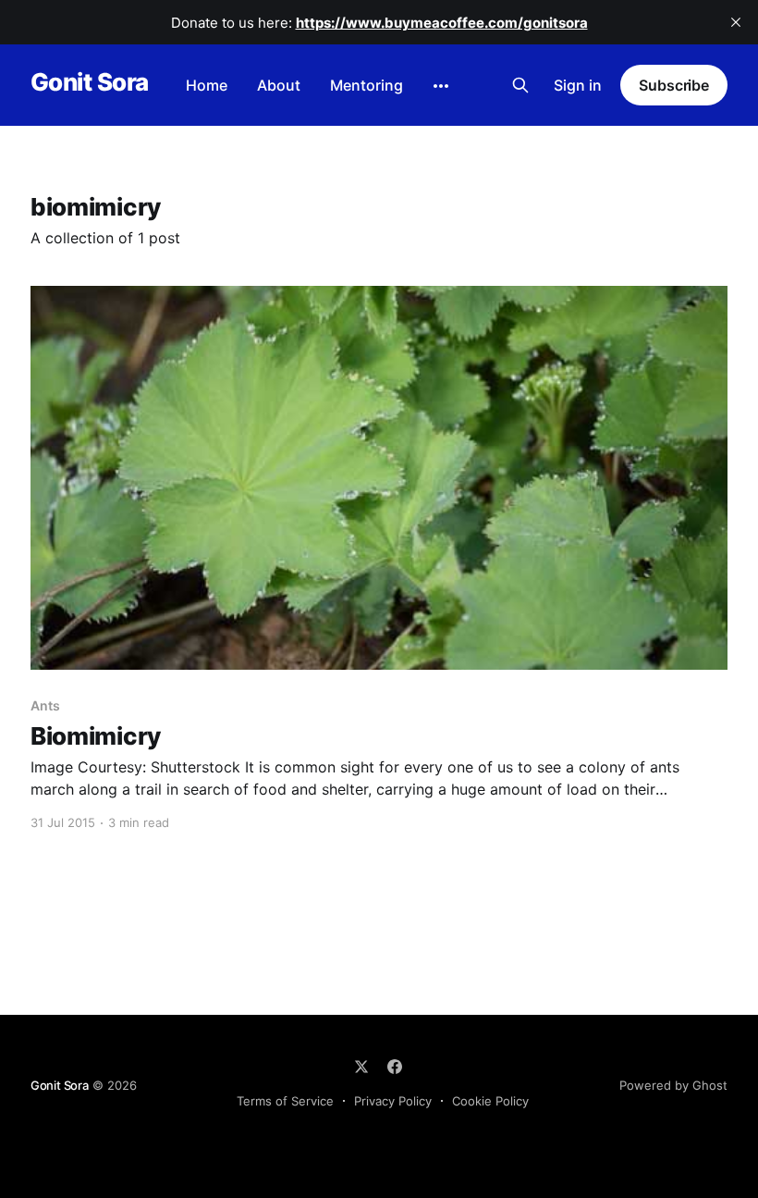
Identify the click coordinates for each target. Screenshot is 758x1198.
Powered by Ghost (673, 1085)
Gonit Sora (90, 83)
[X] (361, 1066)
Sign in (578, 85)
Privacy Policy (393, 1100)
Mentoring (366, 85)
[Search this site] (520, 85)
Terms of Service (285, 1100)
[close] (736, 22)
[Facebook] (394, 1066)
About (278, 85)
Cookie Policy (490, 1100)
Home (206, 85)
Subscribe (674, 85)
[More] (441, 86)
